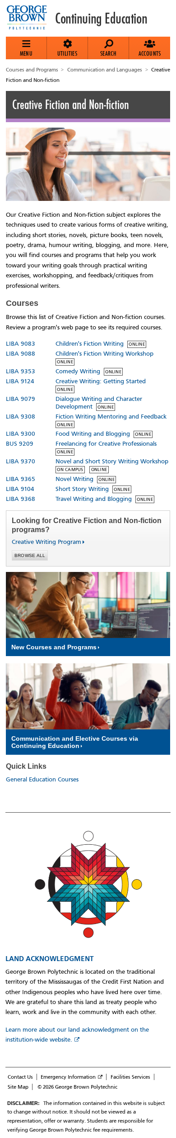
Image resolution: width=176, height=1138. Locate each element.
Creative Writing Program (43, 542)
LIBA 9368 (20, 499)
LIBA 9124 (20, 381)
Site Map (18, 1087)
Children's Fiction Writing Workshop (104, 353)
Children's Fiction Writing (90, 344)
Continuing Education (101, 18)
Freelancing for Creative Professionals (106, 444)
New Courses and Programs (54, 647)
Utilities (67, 53)
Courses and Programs (32, 70)
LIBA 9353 (20, 371)
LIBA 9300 (20, 434)
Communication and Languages (104, 70)
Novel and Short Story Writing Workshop (112, 461)
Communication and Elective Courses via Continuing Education (74, 742)
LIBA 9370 (20, 461)
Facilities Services (130, 1077)
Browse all (30, 555)
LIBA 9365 (20, 479)
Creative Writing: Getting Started (101, 381)
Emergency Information (68, 1077)
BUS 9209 (19, 444)
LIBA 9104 (20, 489)
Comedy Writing (78, 371)
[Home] (30, 18)
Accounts (150, 53)
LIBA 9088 (20, 353)
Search (108, 53)
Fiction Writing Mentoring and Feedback (111, 416)
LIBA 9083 (20, 344)
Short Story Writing (82, 489)
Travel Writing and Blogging (94, 499)
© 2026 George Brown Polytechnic (77, 1087)
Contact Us (20, 1077)
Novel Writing (74, 479)
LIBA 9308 (20, 416)
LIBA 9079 (20, 399)
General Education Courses (42, 779)
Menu (26, 53)
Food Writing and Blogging (93, 434)
